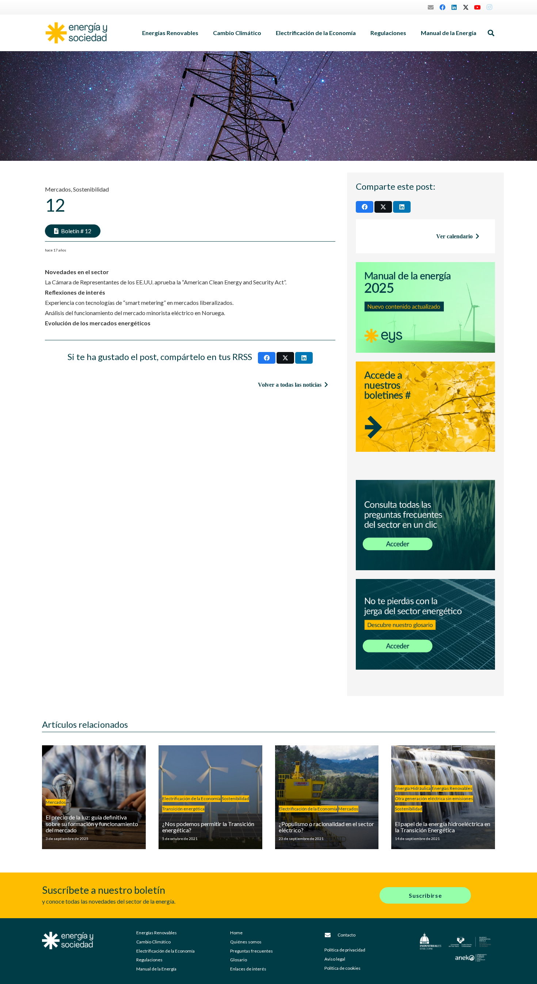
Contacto (346, 935)
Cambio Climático (153, 942)
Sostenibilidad (91, 189)
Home (236, 932)
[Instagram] (489, 7)
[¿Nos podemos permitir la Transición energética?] (210, 797)
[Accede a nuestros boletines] (425, 416)
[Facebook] (442, 7)
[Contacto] (331, 935)
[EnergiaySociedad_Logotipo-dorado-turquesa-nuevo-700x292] (76, 33)
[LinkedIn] (454, 7)
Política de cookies (342, 968)
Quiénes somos (246, 942)
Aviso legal (334, 959)
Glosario (238, 959)
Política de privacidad (344, 950)
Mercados (58, 189)
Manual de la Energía (156, 969)
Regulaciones (149, 959)
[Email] (431, 7)
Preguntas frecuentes (251, 951)
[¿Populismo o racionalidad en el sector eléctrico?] (327, 797)
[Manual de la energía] (425, 307)
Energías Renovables (156, 932)
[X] (466, 7)
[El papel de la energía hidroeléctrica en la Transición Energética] (443, 797)
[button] (202, 33)
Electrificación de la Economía (165, 951)
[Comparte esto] (266, 358)
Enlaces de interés (248, 969)
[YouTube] (477, 7)
